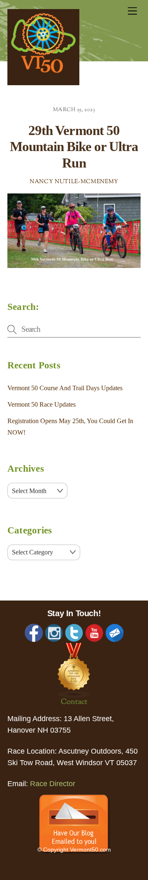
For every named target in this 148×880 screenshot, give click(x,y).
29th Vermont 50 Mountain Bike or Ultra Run (74, 146)
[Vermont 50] (43, 83)
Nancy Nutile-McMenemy (74, 182)
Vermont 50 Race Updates (41, 404)
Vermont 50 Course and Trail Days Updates (65, 387)
